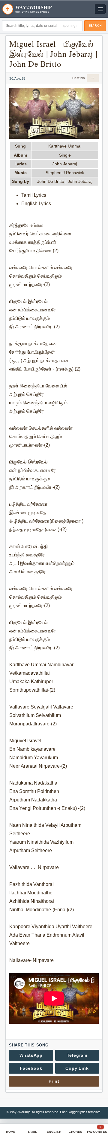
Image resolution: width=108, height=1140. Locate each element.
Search (95, 25)
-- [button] (93, 78)
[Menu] (100, 9)
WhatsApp (31, 1055)
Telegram (77, 1055)
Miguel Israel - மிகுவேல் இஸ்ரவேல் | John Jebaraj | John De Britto (53, 53)
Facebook (31, 1068)
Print (54, 1081)
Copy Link (76, 1068)
